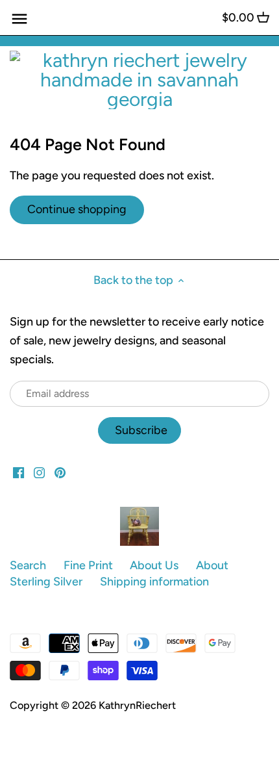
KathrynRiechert (137, 705)
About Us (154, 565)
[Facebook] (18, 472)
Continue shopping (77, 209)
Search (28, 565)
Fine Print (88, 565)
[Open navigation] (19, 19)
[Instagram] (39, 472)
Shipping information (154, 581)
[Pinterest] (60, 472)
